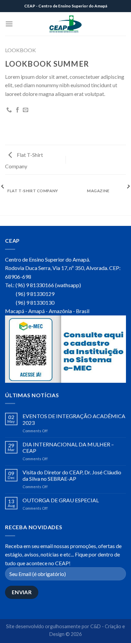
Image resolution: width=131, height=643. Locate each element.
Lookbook (20, 50)
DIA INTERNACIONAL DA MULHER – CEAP (68, 447)
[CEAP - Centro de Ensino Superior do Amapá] (65, 24)
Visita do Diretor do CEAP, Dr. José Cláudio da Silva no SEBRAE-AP (72, 475)
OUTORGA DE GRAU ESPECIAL (61, 500)
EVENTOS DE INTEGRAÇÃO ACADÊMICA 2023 (74, 419)
